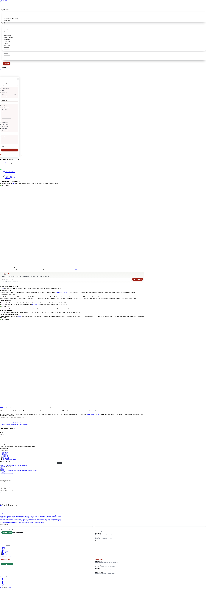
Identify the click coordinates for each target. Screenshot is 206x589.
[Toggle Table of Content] (1, 169)
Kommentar (2, 444)
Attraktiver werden (7, 45)
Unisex (31, 522)
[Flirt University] (103, 4)
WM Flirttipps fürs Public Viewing (7, 473)
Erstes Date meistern (7, 41)
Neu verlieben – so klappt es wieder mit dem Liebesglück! (12, 422)
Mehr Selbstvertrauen (51, 520)
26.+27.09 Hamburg (5, 457)
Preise (5, 14)
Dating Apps (17, 517)
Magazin (3, 548)
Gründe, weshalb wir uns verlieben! (8, 171)
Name (1, 432)
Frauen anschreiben (7, 43)
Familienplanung (49, 517)
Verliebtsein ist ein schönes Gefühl (61, 292)
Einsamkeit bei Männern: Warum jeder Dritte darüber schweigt (16, 465)
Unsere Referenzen (7, 55)
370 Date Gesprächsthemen (6, 512)
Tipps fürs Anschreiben (6, 510)
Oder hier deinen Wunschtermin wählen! (9, 459)
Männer (59, 520)
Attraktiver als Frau (22, 516)
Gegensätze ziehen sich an (8, 175)
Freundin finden (6, 29)
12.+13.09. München (5, 455)
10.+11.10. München (5, 458)
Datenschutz (4, 554)
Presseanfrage (105, 534)
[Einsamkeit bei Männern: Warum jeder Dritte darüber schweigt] (2, 467)
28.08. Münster (4, 453)
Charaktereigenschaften (36, 304)
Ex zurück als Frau (38, 517)
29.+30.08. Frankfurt (5, 454)
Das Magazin (4, 105)
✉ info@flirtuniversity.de (18, 532)
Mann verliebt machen (42, 520)
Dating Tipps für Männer (25, 517)
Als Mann (16, 516)
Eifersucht (33, 517)
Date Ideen (59, 516)
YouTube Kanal (4, 140)
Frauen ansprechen (7, 33)
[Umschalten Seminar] (17, 86)
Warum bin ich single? (38, 522)
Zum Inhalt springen (3, 0)
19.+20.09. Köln (5, 456)
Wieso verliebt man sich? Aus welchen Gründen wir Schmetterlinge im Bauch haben (16, 424)
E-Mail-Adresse (3, 434)
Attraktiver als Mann (30, 516)
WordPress (9, 556)
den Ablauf (10, 490)
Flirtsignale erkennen (7, 39)
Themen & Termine (7, 12)
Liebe (13, 183)
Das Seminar (4, 513)
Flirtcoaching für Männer (90, 414)
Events (3, 547)
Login (3, 146)
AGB (3, 553)
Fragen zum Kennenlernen (6, 509)
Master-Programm (5, 9)
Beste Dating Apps (5, 511)
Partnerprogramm (105, 541)
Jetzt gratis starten (138, 279)
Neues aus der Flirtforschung (5, 461)
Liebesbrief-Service (7, 20)
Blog (55, 516)
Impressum (4, 552)
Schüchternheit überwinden (8, 37)
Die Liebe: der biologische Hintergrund (10, 172)
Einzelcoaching (6, 16)
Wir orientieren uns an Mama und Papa (10, 177)
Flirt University (2, 519)
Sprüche (20, 522)
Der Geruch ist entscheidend (8, 176)
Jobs (3, 549)
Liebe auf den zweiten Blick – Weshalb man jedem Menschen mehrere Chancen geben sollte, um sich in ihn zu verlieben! (22, 420)
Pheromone (2, 312)
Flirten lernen (6, 31)
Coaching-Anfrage (107, 530)
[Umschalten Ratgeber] (17, 103)
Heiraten (7, 520)
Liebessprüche (36, 520)
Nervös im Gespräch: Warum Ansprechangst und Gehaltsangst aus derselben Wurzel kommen (22, 470)
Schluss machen (10, 522)
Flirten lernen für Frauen (56, 517)
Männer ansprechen (3, 522)
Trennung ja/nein (25, 522)
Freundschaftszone (2, 520)
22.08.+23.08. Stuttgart (6, 452)
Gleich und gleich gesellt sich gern (9, 174)
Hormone (1, 407)
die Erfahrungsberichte (42, 483)
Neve (1, 556)
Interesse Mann (18, 520)
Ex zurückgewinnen (7, 27)
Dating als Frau (10, 517)
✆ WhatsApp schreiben (7, 532)
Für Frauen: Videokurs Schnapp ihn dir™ (11, 18)
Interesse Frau (11, 520)
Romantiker (2, 288)
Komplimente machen (25, 520)
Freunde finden (50, 519)
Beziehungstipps (50, 516)
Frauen (6, 519)
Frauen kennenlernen (7, 35)
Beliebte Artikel (37, 516)
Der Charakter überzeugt (8, 178)
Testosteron (38, 408)
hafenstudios (8, 545)
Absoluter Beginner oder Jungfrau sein (6, 516)
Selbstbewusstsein (6, 49)
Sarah (5, 162)
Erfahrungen (4, 22)
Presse (3, 550)
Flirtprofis (99, 414)
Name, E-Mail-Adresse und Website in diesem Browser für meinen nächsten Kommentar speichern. (18, 446)
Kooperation (103, 538)
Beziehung (42, 516)
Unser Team (6, 53)
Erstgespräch (4, 67)
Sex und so (16, 522)
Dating (2, 517)
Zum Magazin (2, 475)
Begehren (75, 269)
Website (1, 436)
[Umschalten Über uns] (17, 134)
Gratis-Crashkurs (6, 63)
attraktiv (19, 316)
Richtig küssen (6, 47)
